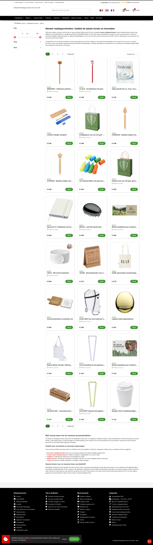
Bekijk (69, 97)
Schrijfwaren (83, 514)
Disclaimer (19, 527)
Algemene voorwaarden (23, 519)
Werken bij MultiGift (21, 501)
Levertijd (18, 504)
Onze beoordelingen (133, 2)
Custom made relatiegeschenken (121, 512)
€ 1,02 (81, 373)
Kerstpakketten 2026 (117, 496)
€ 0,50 (81, 189)
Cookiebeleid (20, 522)
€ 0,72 (81, 281)
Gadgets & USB (84, 501)
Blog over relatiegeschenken (120, 501)
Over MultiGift (20, 499)
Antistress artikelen (85, 496)
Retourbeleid (20, 517)
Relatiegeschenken (32, 23)
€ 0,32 (114, 97)
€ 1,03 (114, 373)
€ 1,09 (81, 419)
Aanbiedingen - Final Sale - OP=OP (122, 499)
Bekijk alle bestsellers (54, 509)
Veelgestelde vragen (22, 530)
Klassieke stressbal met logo (56, 496)
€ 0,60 (114, 235)
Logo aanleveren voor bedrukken (25, 509)
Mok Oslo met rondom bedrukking (57, 507)
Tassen (82, 519)
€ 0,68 (49, 281)
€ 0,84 (49, 327)
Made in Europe (76, 18)
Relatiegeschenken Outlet (119, 525)
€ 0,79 (114, 281)
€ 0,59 (81, 235)
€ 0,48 (81, 143)
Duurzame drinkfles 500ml (55, 499)
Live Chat (149, 541)
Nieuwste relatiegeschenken (120, 514)
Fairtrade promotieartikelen (119, 517)
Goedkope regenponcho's (87, 504)
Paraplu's (82, 512)
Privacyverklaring (21, 525)
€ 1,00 (49, 373)
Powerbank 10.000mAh (54, 504)
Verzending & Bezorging (23, 507)
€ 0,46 (49, 143)
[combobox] (69, 10)
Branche (56, 18)
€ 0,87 (114, 327)
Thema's (48, 18)
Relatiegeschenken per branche (121, 509)
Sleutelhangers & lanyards (87, 517)
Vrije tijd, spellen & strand (87, 522)
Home (24, 23)
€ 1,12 (114, 419)
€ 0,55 (114, 189)
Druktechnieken (20, 512)
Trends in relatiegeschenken (120, 504)
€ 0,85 (81, 327)
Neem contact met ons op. (111, 2)
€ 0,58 (49, 235)
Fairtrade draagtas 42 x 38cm (56, 501)
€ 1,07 (49, 419)
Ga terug (17, 23)
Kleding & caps (84, 507)
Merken (28, 18)
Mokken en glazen (85, 509)
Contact (18, 496)
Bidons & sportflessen (86, 499)
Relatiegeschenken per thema (120, 507)
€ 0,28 (49, 97)
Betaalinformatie (21, 514)
